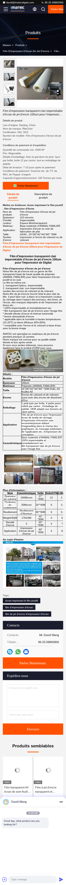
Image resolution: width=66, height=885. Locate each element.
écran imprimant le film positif (21, 600)
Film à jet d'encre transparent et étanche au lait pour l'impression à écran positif (47, 790)
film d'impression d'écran (19, 607)
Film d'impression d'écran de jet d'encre (26, 51)
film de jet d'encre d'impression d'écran (27, 614)
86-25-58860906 (53, 2)
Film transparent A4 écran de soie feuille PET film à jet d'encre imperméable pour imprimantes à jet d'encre (17, 790)
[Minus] (61, 802)
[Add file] (4, 879)
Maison (7, 45)
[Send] (61, 879)
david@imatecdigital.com (20, 2)
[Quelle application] (18, 651)
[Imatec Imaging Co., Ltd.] (17, 9)
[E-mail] (26, 651)
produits (19, 45)
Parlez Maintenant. (57, 9)
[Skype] (10, 651)
